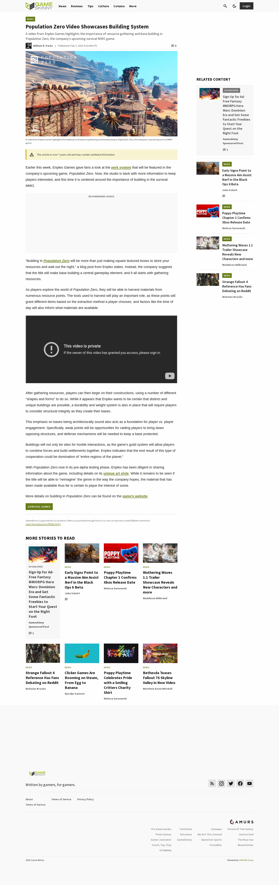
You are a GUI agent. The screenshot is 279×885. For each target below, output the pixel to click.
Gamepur (216, 829)
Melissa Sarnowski (115, 588)
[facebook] (240, 783)
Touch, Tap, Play (161, 845)
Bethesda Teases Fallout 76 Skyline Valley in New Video (159, 677)
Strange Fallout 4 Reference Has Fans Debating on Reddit (42, 677)
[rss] (212, 783)
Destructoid (246, 834)
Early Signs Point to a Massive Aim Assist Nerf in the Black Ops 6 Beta (82, 579)
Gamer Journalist (161, 839)
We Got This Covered (210, 834)
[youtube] (250, 783)
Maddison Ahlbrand (155, 598)
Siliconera (186, 834)
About (29, 799)
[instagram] (221, 783)
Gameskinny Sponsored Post (39, 624)
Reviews (77, 6)
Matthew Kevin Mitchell (157, 688)
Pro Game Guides (161, 829)
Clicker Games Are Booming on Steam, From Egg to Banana (81, 680)
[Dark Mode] (234, 6)
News (62, 6)
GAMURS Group (246, 860)
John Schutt (72, 593)
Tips (90, 6)
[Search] (225, 6)
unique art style (116, 473)
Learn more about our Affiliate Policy (43, 524)
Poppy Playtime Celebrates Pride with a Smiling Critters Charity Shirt (118, 682)
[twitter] (231, 783)
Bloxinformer (245, 845)
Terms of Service (61, 799)
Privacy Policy (85, 799)
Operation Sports (211, 839)
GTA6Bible (165, 850)
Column (119, 6)
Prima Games (163, 834)
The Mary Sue (245, 839)
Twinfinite (185, 829)
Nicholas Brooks (36, 688)
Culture (103, 6)
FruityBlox (216, 845)
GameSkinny (184, 839)
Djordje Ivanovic (75, 693)
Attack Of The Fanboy (240, 829)
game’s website (134, 496)
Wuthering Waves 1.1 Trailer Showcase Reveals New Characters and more (160, 582)
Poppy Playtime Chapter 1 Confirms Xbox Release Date (120, 577)
